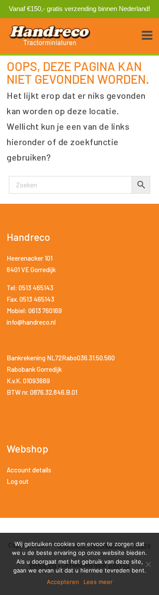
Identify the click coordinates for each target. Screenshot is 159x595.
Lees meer (98, 581)
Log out (18, 481)
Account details (29, 470)
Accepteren (63, 581)
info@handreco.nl (31, 322)
